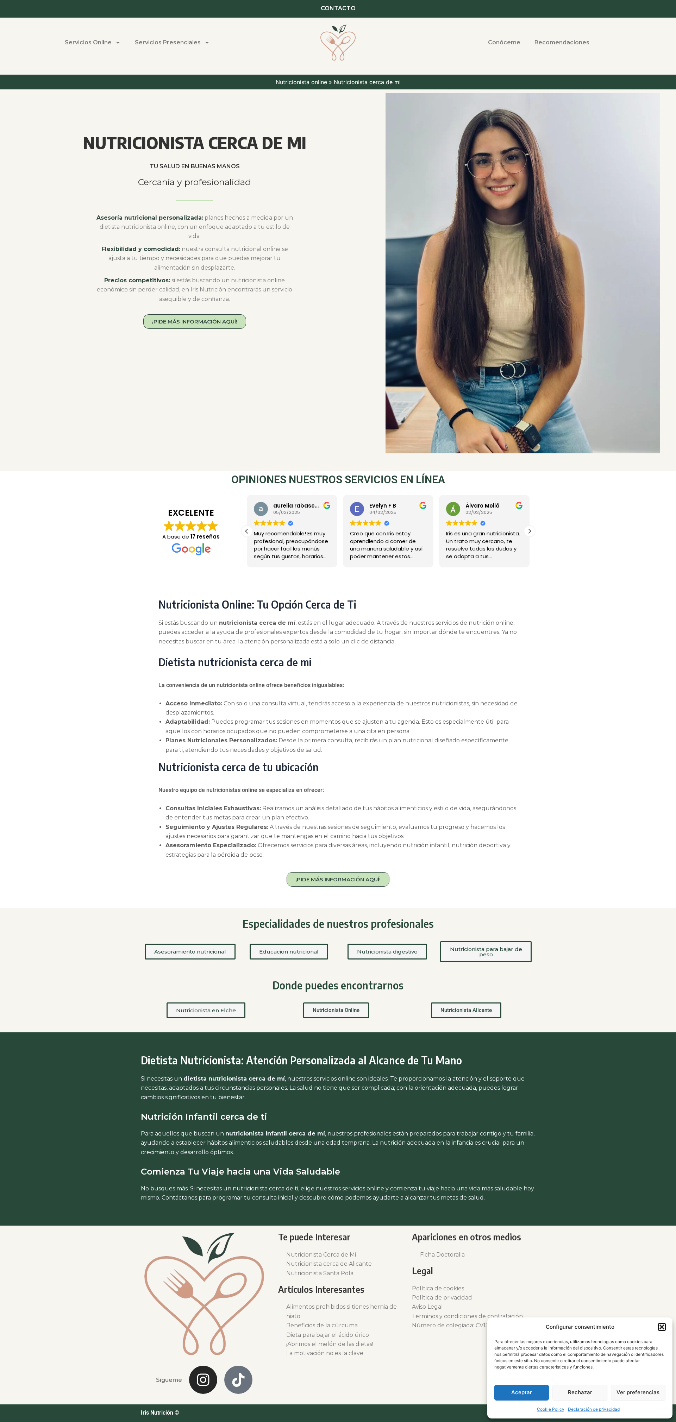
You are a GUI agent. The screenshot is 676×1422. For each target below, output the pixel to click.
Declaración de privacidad (594, 1409)
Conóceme (504, 42)
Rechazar (580, 1392)
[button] (661, 1326)
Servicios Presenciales (168, 42)
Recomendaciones (561, 42)
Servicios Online (88, 42)
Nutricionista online (301, 82)
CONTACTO (338, 8)
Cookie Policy (550, 1409)
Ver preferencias (637, 1392)
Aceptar (521, 1392)
